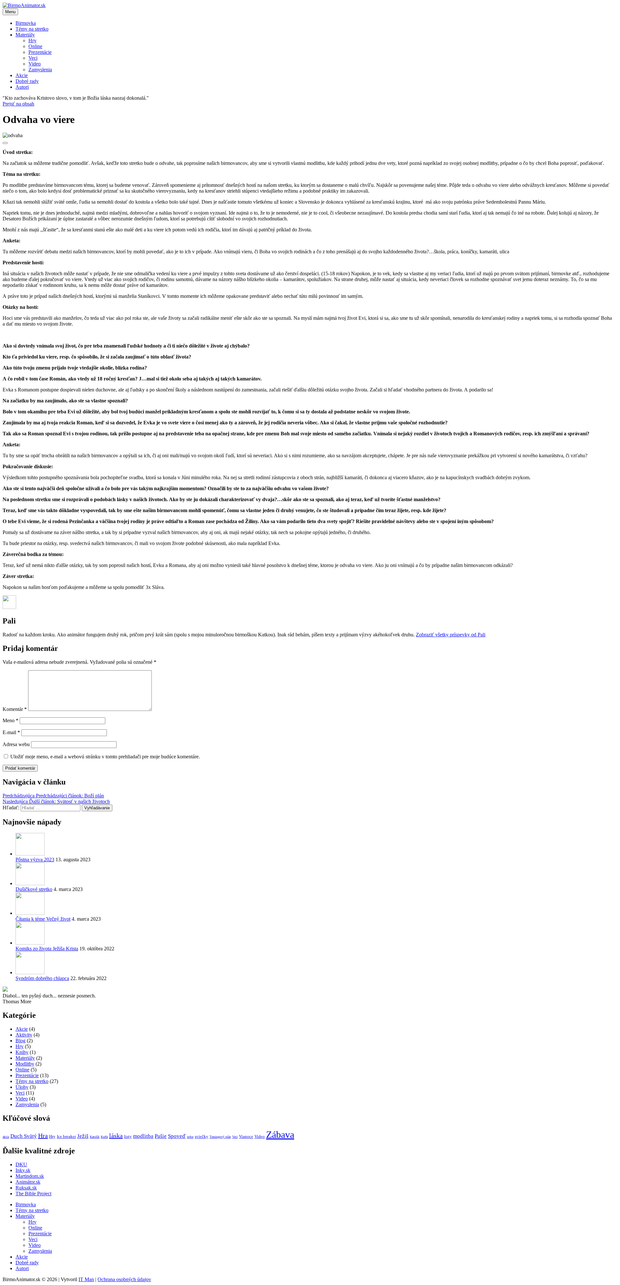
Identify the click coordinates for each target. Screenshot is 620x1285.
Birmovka (26, 23)
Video (34, 63)
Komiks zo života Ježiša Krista (47, 948)
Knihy (22, 1052)
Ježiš (82, 1136)
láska (116, 1135)
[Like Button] (5, 143)
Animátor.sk (28, 1182)
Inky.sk (23, 1170)
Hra (43, 1135)
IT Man (86, 1279)
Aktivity (24, 1034)
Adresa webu (16, 744)
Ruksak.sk (26, 1187)
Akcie (22, 75)
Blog (21, 1040)
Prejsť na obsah (18, 103)
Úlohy (22, 1087)
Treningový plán (220, 1136)
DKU (21, 1164)
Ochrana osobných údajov (124, 1279)
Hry (32, 40)
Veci (32, 58)
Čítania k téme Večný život (43, 919)
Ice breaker (66, 1136)
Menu (10, 11)
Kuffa (104, 1136)
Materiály (25, 34)
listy (128, 1136)
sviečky (201, 1136)
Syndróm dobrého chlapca (42, 978)
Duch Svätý (23, 1136)
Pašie (161, 1136)
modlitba (143, 1136)
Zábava (280, 1134)
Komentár (15, 709)
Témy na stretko (32, 29)
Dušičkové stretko (34, 889)
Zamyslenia (40, 69)
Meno (10, 720)
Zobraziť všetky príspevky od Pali (450, 634)
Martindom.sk (30, 1176)
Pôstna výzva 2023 (35, 859)
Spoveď (177, 1136)
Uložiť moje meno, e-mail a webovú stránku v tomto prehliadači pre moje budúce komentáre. (105, 756)
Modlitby (25, 1064)
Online (35, 46)
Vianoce (246, 1136)
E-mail (11, 732)
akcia (6, 1136)
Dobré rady (27, 81)
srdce (190, 1136)
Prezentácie (40, 52)
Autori (22, 87)
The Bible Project (33, 1193)
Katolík (94, 1136)
